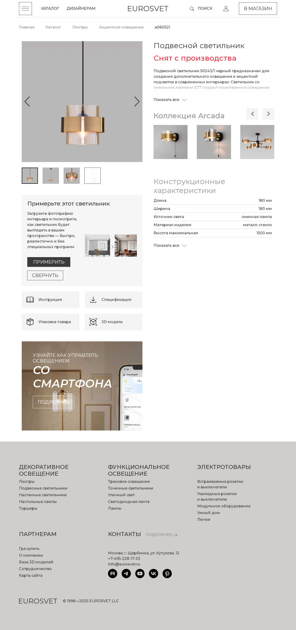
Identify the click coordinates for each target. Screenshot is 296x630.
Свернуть (45, 275)
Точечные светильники (130, 488)
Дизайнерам (81, 8)
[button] (27, 102)
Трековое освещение (129, 481)
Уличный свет (121, 495)
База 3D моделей (36, 562)
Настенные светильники (43, 495)
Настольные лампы (38, 501)
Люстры (27, 481)
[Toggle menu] (25, 8)
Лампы (115, 508)
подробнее (53, 402)
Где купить (29, 548)
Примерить (49, 262)
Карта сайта (31, 575)
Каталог (50, 8)
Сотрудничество (35, 569)
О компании (31, 555)
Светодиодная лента (129, 501)
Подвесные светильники (43, 488)
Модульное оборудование (223, 506)
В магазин (258, 8)
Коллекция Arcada (189, 115)
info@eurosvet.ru (124, 564)
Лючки (203, 519)
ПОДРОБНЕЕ (159, 535)
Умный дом (208, 513)
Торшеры (28, 508)
